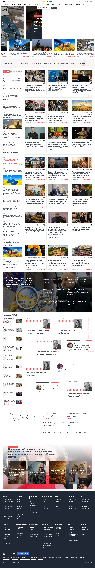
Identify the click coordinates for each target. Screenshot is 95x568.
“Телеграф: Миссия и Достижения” (71, 4)
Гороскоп (6, 527)
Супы (83, 531)
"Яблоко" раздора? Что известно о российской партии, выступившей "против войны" (80, 202)
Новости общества (20, 56)
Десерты (84, 534)
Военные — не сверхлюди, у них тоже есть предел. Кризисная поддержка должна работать (51, 389)
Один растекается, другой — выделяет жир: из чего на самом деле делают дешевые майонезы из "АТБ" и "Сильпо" (58, 146)
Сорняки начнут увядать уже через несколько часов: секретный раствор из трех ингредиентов (12, 152)
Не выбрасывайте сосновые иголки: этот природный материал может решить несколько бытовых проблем (12, 97)
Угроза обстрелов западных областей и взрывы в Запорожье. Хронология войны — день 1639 (77, 415)
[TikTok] (88, 2)
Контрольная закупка (34, 4)
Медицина (19, 508)
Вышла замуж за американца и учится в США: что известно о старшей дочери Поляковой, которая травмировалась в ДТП (11, 135)
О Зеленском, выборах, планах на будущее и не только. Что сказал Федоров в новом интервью (34, 145)
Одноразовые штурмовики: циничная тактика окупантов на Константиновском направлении (48, 353)
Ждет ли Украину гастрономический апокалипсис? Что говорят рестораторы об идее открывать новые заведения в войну (78, 302)
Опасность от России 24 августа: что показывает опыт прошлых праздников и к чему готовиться (34, 174)
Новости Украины (65, 56)
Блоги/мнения (47, 328)
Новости (5, 496)
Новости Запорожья (9, 510)
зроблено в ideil (88, 562)
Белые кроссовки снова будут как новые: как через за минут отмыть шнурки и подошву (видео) (8, 329)
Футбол (44, 499)
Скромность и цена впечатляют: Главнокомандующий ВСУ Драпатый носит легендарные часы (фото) (8, 357)
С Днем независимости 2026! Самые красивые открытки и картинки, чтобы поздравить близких (82, 117)
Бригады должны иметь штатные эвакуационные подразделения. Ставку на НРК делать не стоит (82, 346)
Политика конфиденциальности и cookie (17, 557)
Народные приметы (60, 530)
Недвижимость (33, 505)
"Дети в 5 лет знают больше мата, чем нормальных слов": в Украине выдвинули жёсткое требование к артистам (12, 107)
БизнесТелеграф (56, 4)
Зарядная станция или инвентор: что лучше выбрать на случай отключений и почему (8, 366)
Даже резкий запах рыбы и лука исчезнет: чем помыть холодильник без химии (12, 216)
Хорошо (54, 7)
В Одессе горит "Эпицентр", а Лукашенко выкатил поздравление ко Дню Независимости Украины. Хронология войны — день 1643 (36, 53)
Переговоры (20, 533)
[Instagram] (86, 2)
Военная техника (21, 540)
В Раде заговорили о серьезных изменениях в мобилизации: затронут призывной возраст (56, 117)
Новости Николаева (9, 521)
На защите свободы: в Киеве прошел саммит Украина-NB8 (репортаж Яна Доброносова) (58, 88)
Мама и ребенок (72, 499)
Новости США (85, 501)
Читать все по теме (10, 306)
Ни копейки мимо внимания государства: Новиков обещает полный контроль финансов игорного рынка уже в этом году (53, 280)
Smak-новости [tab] (13, 71)
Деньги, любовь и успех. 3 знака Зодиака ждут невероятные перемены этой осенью (57, 473)
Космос (57, 501)
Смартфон (58, 508)
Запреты (58, 535)
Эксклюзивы (46, 4)
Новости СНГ (85, 506)
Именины (58, 540)
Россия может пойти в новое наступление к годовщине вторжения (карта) (77, 424)
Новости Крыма (8, 518)
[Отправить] (18, 2)
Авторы (86, 4)
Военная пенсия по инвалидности (73, 535)
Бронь (31, 529)
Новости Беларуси (86, 510)
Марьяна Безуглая (47, 545)
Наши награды (73, 557)
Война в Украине (21, 524)
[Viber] (78, 1)
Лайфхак (6, 538)
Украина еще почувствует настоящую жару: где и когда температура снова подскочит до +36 (81, 174)
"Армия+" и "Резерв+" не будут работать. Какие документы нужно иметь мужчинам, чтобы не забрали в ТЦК (8, 320)
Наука (56, 496)
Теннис (44, 503)
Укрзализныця (33, 512)
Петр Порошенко (47, 541)
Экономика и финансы (33, 497)
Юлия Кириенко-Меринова (65, 318)
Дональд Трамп (46, 529)
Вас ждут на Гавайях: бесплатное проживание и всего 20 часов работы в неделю (12, 208)
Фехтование (46, 510)
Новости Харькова (8, 501)
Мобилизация (81, 63)
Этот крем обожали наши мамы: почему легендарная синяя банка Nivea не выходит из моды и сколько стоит (16, 472)
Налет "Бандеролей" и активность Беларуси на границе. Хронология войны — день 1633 (76, 432)
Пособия (19, 516)
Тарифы (32, 507)
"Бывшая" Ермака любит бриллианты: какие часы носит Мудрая (81, 229)
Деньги (31, 501)
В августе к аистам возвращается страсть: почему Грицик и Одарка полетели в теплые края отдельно (57, 263)
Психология (71, 506)
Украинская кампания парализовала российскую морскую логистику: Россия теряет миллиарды (80, 395)
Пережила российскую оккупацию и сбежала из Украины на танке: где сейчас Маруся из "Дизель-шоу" (9, 402)
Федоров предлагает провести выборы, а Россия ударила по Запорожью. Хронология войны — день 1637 (53, 424)
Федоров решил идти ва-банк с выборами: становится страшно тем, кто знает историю (69, 332)
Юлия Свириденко (47, 547)
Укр (91, 1)
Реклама (66, 557)
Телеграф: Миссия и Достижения (28, 559)
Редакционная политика (35, 557)
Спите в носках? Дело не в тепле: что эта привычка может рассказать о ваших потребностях (12, 88)
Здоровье (71, 496)
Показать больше (10, 267)
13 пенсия (71, 527)
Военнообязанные (34, 534)
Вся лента (5, 74)
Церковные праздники (58, 528)
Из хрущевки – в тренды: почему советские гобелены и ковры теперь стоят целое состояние (8, 376)
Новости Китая (85, 508)
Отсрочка (32, 531)
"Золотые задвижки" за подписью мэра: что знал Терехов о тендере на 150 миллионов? (13, 53)
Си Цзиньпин (46, 531)
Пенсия (70, 524)
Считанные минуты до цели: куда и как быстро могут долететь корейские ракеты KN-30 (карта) (34, 117)
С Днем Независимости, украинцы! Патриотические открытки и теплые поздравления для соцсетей (12, 172)
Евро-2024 (45, 508)
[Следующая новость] (92, 23)
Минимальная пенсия (74, 538)
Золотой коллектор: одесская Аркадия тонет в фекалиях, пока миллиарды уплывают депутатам (81, 262)
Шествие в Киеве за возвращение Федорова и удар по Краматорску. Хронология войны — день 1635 (52, 432)
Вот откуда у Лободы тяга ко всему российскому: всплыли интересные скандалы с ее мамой (77, 473)
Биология (58, 503)
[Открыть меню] (4, 1)
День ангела (59, 537)
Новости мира (65, 207)
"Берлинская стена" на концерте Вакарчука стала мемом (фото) (37, 472)
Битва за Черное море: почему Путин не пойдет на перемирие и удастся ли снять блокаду (57, 174)
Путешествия (7, 534)
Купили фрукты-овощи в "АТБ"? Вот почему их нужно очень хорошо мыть (12, 80)
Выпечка (84, 527)
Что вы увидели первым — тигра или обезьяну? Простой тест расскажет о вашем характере (8, 348)
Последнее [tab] (6, 71)
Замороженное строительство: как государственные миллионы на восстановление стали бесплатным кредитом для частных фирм (81, 53)
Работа (18, 501)
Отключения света (25, 63)
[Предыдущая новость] (2, 23)
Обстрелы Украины (9, 63)
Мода (5, 531)
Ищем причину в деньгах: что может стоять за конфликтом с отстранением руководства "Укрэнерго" (52, 301)
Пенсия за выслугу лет (73, 541)
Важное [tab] (20, 71)
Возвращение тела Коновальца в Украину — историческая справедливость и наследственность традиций (71, 367)
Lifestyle (5, 524)
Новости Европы (86, 499)
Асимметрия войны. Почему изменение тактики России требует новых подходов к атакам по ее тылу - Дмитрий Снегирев (11, 191)
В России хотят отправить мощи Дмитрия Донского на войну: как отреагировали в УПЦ (34, 229)
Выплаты (19, 503)
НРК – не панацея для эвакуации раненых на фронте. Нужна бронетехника (36, 374)
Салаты (83, 536)
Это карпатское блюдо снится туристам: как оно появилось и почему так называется (11, 225)
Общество (19, 496)
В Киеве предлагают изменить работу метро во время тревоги (8, 394)
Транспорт (32, 503)
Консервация (85, 529)
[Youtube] (82, 2)
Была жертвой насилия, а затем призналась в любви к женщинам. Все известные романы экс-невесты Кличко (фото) (31, 453)
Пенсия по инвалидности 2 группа (72, 531)
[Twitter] (84, 1)
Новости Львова (8, 508)
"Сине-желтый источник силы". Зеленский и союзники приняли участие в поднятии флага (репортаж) (34, 263)
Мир (82, 496)
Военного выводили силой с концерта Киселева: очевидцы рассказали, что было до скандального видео (11, 233)
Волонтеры (19, 537)
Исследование (72, 508)
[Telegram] (80, 2)
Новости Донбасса (8, 516)
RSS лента (40, 559)
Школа (18, 510)
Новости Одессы (8, 506)
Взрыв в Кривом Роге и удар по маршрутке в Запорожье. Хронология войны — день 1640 (53, 415)
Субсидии (19, 506)
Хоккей (44, 506)
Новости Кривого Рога (8, 514)
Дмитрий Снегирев (32, 318)
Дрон (57, 506)
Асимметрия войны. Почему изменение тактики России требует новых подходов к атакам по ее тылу (38, 332)
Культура (6, 536)
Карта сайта (15, 559)
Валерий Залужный (47, 536)
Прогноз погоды (21, 518)
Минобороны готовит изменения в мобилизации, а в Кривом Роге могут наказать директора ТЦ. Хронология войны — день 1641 (21, 417)
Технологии (58, 499)
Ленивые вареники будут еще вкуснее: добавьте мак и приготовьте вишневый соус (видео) (11, 263)
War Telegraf (43, 56)
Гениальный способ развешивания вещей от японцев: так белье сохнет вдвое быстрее (12, 144)
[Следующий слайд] (92, 4)
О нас (4, 557)
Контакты (81, 557)
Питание (71, 501)
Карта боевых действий (20, 528)
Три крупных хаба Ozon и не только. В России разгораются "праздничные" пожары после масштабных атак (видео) (30, 23)
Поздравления (7, 543)
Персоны (45, 524)
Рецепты (83, 524)
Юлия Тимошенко (47, 543)
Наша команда (6, 559)
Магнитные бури (8, 541)
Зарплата (19, 499)
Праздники (58, 524)
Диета (70, 503)
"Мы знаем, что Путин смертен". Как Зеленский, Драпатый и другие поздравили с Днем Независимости (58, 53)
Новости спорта (47, 496)
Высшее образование (20, 514)
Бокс (44, 501)
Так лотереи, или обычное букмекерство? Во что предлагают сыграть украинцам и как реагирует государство (76, 280)
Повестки (32, 527)
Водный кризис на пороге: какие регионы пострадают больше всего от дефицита (34, 201)
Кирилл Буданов (47, 538)
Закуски (83, 538)
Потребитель (7, 529)
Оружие (19, 535)
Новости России (85, 503)
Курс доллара (33, 510)
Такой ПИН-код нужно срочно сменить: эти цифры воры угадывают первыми (8, 385)
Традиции (58, 533)
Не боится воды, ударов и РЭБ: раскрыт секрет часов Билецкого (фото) (81, 144)
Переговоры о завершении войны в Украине (15, 4)
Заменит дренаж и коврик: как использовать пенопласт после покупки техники (8, 339)
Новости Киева (7, 499)
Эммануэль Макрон (47, 534)
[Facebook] (76, 2)
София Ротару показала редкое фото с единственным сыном (11, 200)
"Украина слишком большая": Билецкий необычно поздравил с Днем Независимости (12, 116)
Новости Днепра (8, 503)
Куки (47, 7)
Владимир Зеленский (48, 527)
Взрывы (19, 530)
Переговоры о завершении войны (45, 63)
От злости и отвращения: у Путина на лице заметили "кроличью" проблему (57, 201)
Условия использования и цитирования (52, 557)
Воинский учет (33, 536)
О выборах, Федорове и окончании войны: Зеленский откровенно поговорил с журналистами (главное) (81, 89)
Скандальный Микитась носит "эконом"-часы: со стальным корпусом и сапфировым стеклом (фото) (35, 88)
